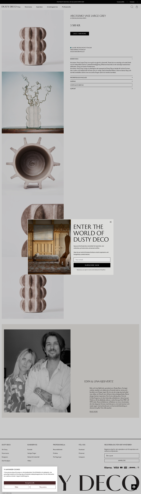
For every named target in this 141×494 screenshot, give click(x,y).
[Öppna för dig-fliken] (134, 487)
